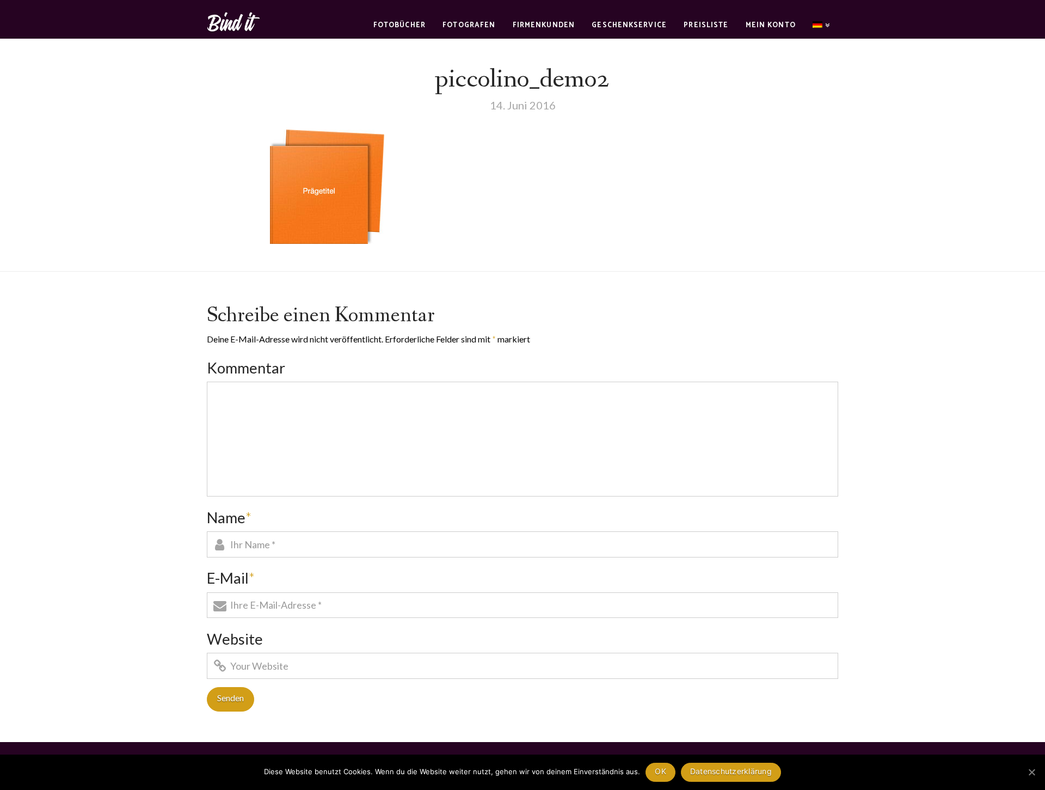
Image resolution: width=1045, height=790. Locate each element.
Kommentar (246, 368)
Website (235, 639)
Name (229, 517)
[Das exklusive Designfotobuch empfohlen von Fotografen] (234, 20)
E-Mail (231, 578)
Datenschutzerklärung (731, 771)
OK (660, 771)
